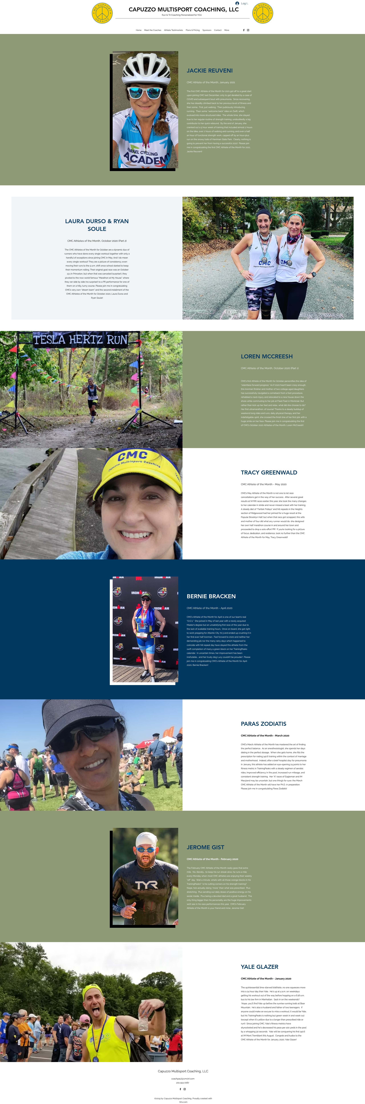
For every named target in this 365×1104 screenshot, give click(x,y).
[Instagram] (248, 30)
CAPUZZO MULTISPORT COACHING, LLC (184, 9)
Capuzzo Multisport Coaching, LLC (183, 1071)
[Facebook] (243, 30)
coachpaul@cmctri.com (182, 1078)
